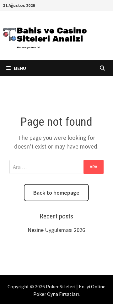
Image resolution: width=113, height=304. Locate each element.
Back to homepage (56, 192)
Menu (19, 68)
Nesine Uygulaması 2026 (56, 229)
